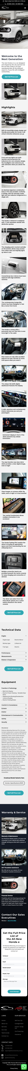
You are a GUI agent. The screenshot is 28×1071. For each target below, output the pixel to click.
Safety (4, 718)
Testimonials (5, 1033)
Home (3, 1020)
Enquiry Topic (6, 973)
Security (4, 722)
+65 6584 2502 (10, 3)
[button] (25, 8)
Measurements (7, 656)
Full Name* (5, 956)
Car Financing (19, 1031)
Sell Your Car (18, 1020)
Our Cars (4, 1030)
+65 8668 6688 (19, 3)
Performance (6, 653)
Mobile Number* (7, 967)
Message (5, 979)
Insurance (18, 1034)
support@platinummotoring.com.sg (13, 1050)
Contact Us (5, 1036)
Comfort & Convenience (9, 705)
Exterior (4, 708)
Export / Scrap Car (19, 1027)
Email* (4, 961)
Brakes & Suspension (9, 660)
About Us (4, 1023)
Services (4, 1026)
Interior (4, 712)
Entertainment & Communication (12, 715)
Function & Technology (9, 688)
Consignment (19, 1023)
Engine (4, 636)
